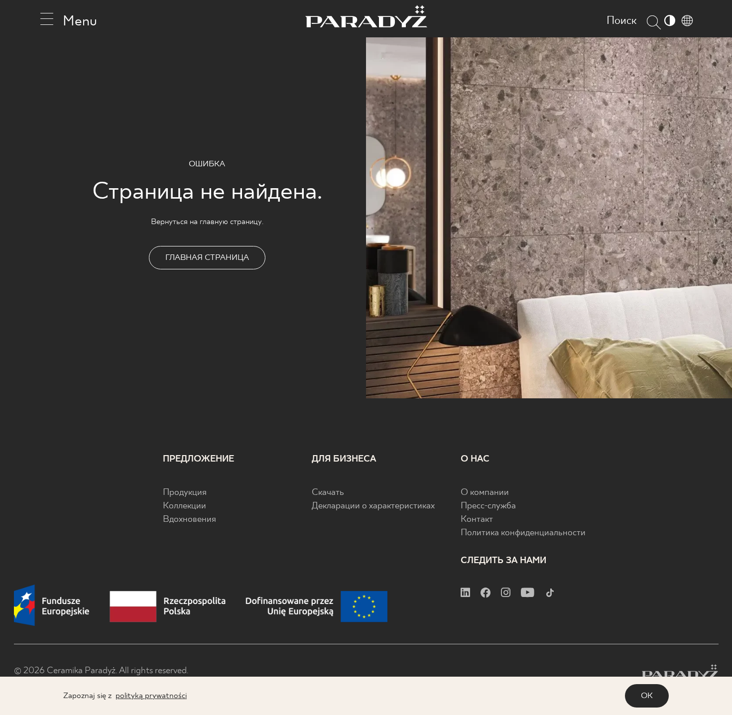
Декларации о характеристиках (373, 506)
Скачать (328, 492)
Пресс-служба (488, 506)
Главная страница (207, 257)
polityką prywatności (151, 696)
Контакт (477, 519)
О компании (485, 492)
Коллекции (184, 506)
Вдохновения (189, 519)
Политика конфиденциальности (523, 533)
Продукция (185, 492)
